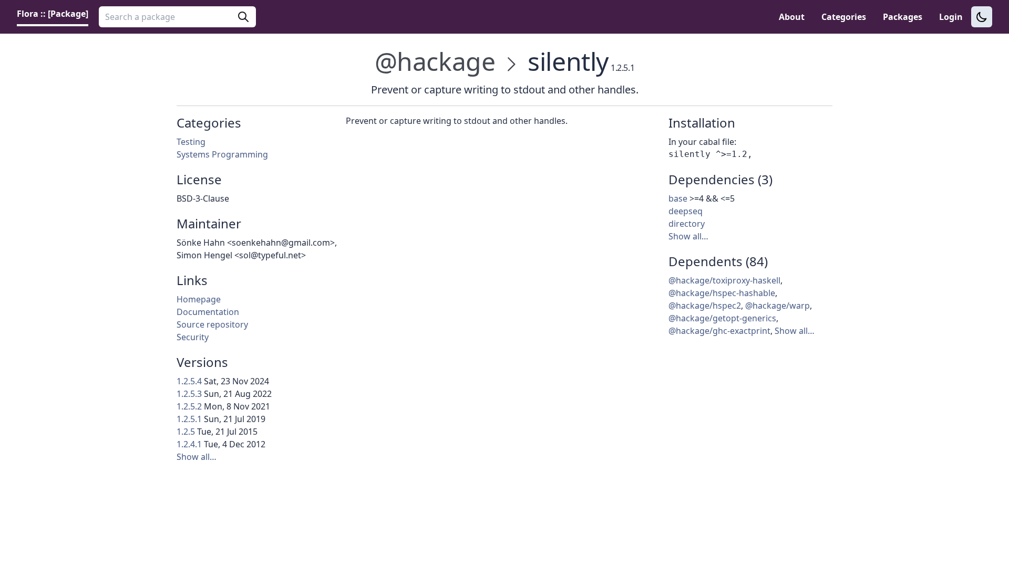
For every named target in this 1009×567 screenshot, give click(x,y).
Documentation (208, 312)
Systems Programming (222, 154)
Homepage (199, 299)
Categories (843, 17)
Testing (191, 142)
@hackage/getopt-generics (722, 318)
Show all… (197, 457)
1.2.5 (186, 431)
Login (951, 17)
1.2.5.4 (189, 381)
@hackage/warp (777, 305)
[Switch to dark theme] (981, 16)
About (792, 17)
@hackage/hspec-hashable (721, 293)
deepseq (685, 211)
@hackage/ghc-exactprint (719, 331)
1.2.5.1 (189, 419)
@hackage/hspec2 (704, 305)
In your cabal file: (702, 142)
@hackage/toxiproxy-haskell (724, 280)
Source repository (212, 324)
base (677, 198)
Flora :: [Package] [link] (52, 13)
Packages (902, 17)
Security (193, 337)
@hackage (435, 61)
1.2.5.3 (189, 394)
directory (686, 223)
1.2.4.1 (189, 444)
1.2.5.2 (189, 406)
